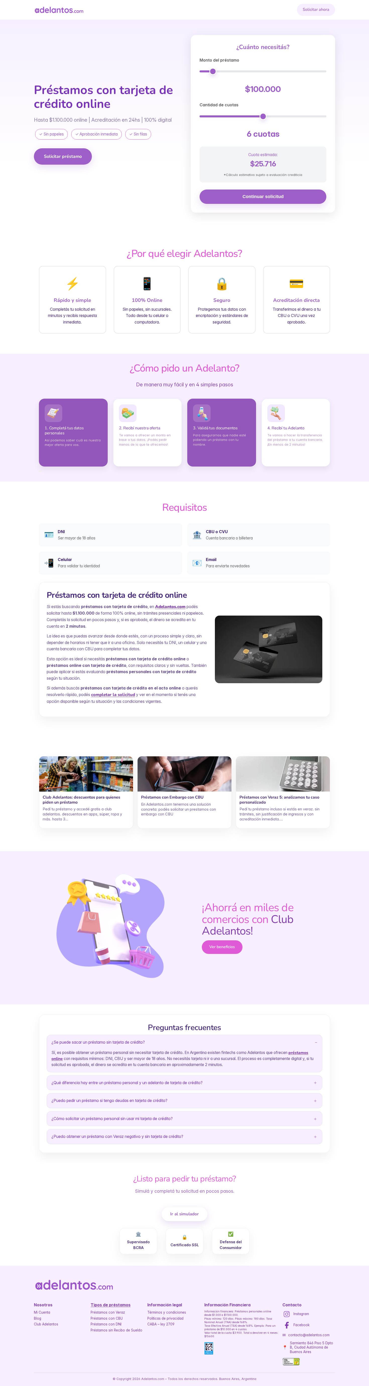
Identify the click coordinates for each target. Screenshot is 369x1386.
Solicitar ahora (316, 9)
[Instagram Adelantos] (286, 1314)
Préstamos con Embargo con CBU (172, 797)
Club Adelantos (46, 1324)
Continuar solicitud (263, 196)
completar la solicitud (113, 695)
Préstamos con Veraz (108, 1312)
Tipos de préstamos (111, 1304)
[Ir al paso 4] (42, 471)
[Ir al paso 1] (39, 471)
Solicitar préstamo (63, 156)
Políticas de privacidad (165, 1318)
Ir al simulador (184, 1214)
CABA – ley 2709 (160, 1324)
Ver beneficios (222, 947)
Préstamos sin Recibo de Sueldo (116, 1330)
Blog (37, 1318)
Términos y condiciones (166, 1312)
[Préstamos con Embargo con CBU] (184, 774)
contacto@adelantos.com (309, 1335)
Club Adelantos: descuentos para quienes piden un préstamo (81, 800)
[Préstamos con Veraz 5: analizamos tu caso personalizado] (283, 774)
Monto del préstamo (219, 60)
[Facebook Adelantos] (286, 1325)
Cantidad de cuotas (219, 104)
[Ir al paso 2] (40, 471)
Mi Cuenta (42, 1312)
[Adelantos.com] (59, 10)
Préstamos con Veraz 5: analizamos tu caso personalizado (279, 800)
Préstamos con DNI (106, 1324)
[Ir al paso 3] (41, 471)
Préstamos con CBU (107, 1318)
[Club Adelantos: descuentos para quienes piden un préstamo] (86, 774)
